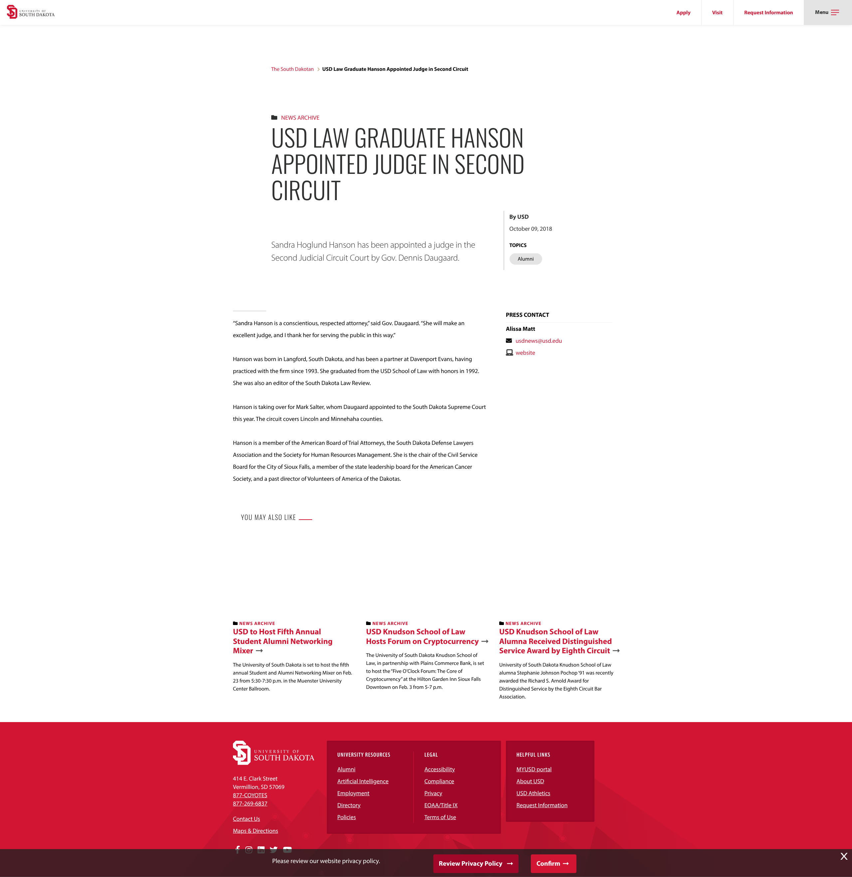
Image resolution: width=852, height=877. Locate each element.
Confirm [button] (548, 863)
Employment (353, 793)
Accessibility (439, 769)
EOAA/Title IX (441, 805)
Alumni (346, 769)
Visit (717, 12)
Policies (346, 817)
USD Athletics (533, 793)
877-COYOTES (250, 795)
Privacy (433, 793)
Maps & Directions (255, 830)
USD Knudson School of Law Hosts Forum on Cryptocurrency (422, 636)
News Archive (300, 117)
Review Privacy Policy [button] (471, 863)
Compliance (439, 781)
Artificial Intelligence (363, 781)
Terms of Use (440, 817)
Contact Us (246, 818)
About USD (530, 781)
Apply (684, 12)
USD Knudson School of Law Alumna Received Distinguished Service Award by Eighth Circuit (555, 641)
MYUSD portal (534, 769)
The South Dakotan (292, 69)
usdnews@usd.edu (539, 340)
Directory (349, 805)
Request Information (768, 12)
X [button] (844, 856)
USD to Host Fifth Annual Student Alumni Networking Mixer (282, 641)
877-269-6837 (250, 803)
